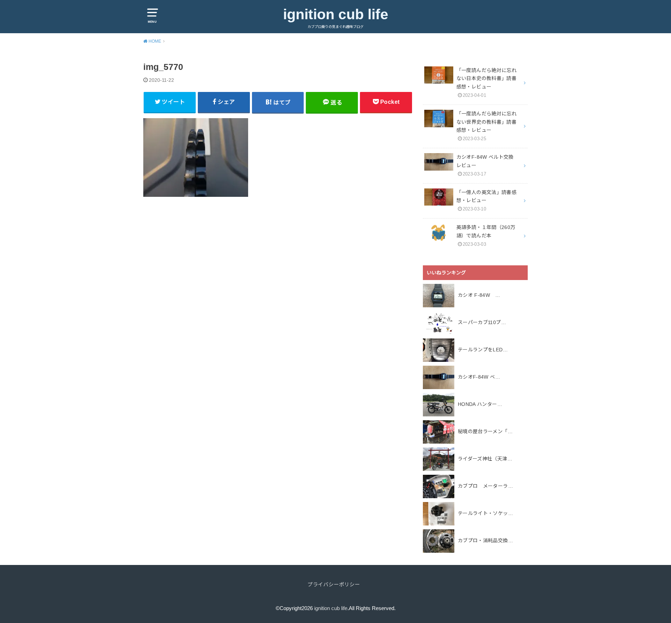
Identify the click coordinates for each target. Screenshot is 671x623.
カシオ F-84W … (479, 295)
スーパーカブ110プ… (482, 322)
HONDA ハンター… (480, 404)
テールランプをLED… (483, 349)
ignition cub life (335, 14)
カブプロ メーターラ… (485, 486)
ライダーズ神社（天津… (485, 458)
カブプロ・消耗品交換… (485, 540)
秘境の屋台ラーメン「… (485, 431)
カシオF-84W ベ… (479, 377)
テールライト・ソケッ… (485, 513)
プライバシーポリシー (334, 584)
